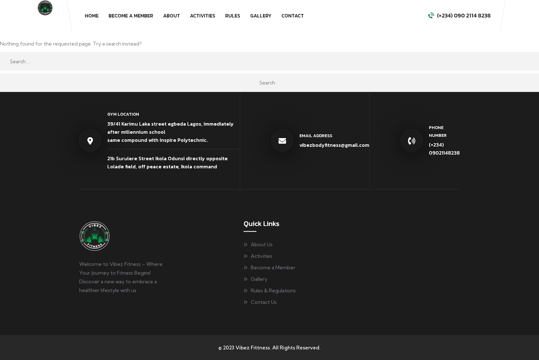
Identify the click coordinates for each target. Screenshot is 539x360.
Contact (292, 15)
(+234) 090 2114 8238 (464, 15)
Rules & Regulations (273, 290)
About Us (262, 244)
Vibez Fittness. (253, 347)
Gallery (260, 15)
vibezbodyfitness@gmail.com (334, 145)
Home (92, 15)
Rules (232, 15)
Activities (202, 15)
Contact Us (264, 302)
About (171, 15)
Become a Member (131, 15)
